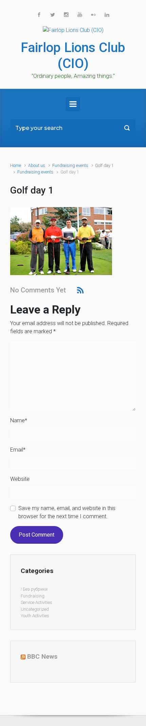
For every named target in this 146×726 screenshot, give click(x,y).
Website (20, 479)
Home (15, 165)
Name (18, 420)
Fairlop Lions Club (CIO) (73, 55)
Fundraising (32, 595)
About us (36, 165)
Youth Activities (35, 615)
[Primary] (73, 104)
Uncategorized (35, 609)
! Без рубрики (34, 589)
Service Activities (36, 602)
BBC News (42, 656)
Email (17, 449)
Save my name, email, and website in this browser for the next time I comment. (66, 512)
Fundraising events (70, 165)
